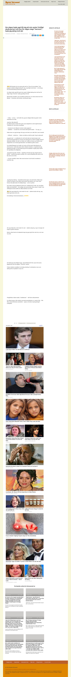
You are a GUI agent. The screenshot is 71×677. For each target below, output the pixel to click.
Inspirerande (35, 1)
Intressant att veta (45, 1)
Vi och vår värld (61, 4)
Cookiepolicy (15, 669)
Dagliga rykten (27, 1)
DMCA (20, 669)
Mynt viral (53, 1)
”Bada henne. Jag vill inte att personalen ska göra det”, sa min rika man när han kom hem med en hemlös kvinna (35, 599)
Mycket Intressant (12, 2)
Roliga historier (61, 1)
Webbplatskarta (33, 669)
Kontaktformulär (25, 669)
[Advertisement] (35, 15)
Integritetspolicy (8, 669)
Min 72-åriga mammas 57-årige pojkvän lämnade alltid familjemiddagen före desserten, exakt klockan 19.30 (34, 622)
